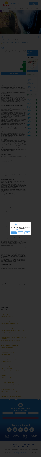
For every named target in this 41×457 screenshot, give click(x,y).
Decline (27, 232)
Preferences (20, 232)
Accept (13, 232)
